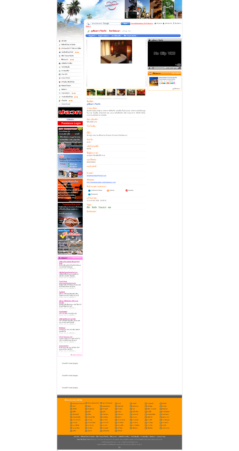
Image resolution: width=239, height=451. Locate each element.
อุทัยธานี (149, 417)
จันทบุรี (164, 403)
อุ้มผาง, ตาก (165, 417)
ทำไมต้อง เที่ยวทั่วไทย (67, 82)
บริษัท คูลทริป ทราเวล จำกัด (67, 319)
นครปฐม (149, 406)
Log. (119, 442)
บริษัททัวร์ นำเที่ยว (66, 63)
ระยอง (119, 411)
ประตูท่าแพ (91, 409)
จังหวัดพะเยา (114, 31)
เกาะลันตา (120, 422)
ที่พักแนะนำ (65, 59)
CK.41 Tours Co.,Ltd (65, 337)
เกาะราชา (105, 422)
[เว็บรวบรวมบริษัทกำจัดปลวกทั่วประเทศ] (70, 117)
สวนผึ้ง (149, 411)
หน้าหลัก (64, 41)
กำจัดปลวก (70, 119)
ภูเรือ (103, 411)
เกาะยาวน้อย (91, 422)
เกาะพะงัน (135, 420)
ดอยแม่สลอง (106, 406)
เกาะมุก (75, 422)
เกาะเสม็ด (120, 425)
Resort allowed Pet (93, 403)
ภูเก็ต (89, 411)
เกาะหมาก (165, 422)
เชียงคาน (135, 428)
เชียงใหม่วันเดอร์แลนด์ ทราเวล (68, 272)
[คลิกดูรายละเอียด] (70, 153)
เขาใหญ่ (119, 428)
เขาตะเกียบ (76, 428)
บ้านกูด (164, 406)
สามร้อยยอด (166, 411)
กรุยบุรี (134, 403)
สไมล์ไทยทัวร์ (63, 311)
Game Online (65, 78)
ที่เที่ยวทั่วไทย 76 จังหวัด (68, 44)
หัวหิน (89, 414)
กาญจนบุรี (150, 403)
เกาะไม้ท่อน (136, 425)
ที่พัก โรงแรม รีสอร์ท (130, 36)
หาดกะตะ (120, 414)
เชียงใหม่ (149, 428)
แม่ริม (74, 430)
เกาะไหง (149, 425)
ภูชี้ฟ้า (74, 411)
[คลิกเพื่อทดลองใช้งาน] (70, 254)
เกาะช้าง (105, 420)
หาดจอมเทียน (151, 414)
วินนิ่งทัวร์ (62, 292)
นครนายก (135, 406)
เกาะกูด (90, 420)
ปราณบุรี (105, 409)
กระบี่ (119, 403)
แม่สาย (90, 430)
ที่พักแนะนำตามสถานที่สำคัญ (73, 400)
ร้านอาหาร (102, 207)
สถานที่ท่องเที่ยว (116, 36)
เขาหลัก (90, 428)
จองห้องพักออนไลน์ (67, 52)
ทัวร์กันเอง (62, 328)
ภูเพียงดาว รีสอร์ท (98, 31)
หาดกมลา (105, 414)
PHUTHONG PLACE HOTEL (168, 77)
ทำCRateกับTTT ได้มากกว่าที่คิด (71, 48)
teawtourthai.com (111, 442)
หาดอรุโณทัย (76, 417)
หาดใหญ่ (105, 417)
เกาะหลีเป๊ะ (76, 425)
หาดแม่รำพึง (91, 417)
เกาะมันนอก (166, 420)
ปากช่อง (119, 409)
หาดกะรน (135, 414)
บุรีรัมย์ (75, 409)
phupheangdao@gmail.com (96, 175)
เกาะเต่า (104, 425)
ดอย (109, 207)
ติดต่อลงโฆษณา (66, 85)
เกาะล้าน (135, 422)
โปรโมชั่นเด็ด (65, 67)
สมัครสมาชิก (168, 23)
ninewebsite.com (133, 442)
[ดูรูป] (91, 92)
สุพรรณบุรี (76, 414)
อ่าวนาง (134, 417)
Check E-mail (65, 104)
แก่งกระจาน (165, 428)
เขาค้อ (164, 425)
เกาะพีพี (149, 420)
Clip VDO (64, 74)
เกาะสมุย (150, 422)
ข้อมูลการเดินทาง (103, 36)
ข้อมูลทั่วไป (92, 36)
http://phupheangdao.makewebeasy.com (101, 182)
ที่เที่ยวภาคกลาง (143, 12)
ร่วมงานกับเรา (65, 93)
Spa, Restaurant (107, 403)
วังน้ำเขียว (135, 411)
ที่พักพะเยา (157, 73)
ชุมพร (89, 406)
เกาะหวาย (90, 425)
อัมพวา (119, 417)
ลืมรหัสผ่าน (178, 23)
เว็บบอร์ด (64, 100)
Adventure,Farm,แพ (79, 403)
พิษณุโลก (165, 409)
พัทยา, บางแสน (151, 409)
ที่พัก (88, 207)
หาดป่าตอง (165, 414)
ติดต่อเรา (64, 89)
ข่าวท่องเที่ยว (65, 70)
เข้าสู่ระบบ (159, 23)
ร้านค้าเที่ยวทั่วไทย (67, 97)
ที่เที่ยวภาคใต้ (181, 12)
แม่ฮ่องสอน (105, 430)
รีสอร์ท (94, 207)
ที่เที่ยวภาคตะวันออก (168, 12)
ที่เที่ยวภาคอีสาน (156, 12)
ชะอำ (74, 406)
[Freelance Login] (70, 126)
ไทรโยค (119, 430)
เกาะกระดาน (76, 420)
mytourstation (63, 345)
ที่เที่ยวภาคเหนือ (131, 12)
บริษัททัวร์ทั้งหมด (77, 354)
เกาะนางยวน (121, 420)
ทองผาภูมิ (120, 406)
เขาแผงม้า (105, 428)
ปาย (133, 409)
